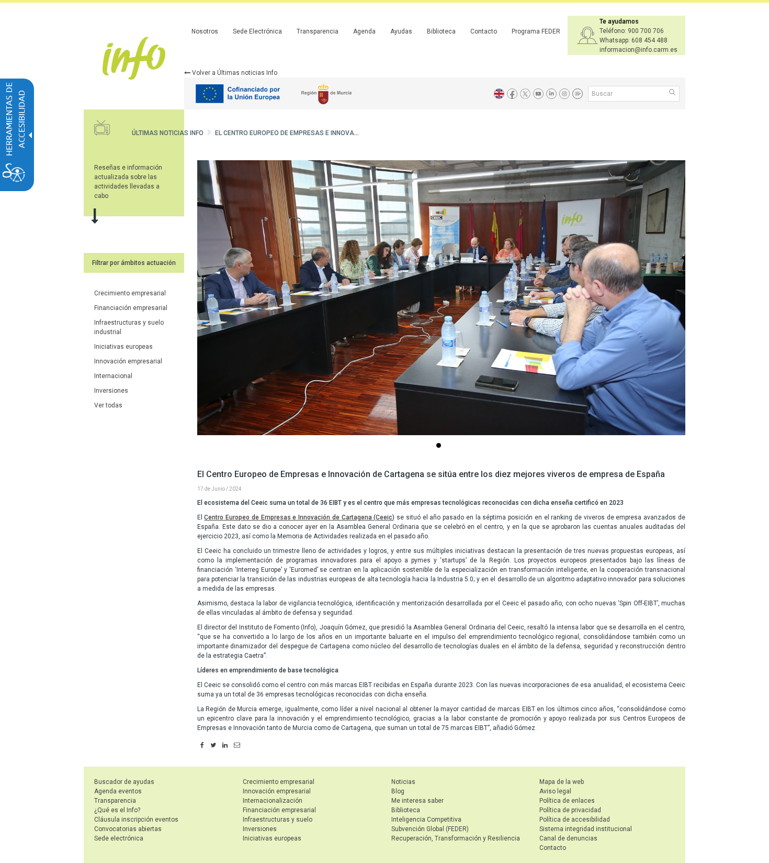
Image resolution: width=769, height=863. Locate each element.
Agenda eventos (118, 791)
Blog (397, 791)
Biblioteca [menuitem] (441, 31)
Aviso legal (555, 791)
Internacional (113, 376)
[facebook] (202, 746)
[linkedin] (225, 746)
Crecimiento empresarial (130, 293)
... (440, 446)
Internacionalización (272, 800)
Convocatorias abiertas (128, 829)
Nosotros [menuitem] (204, 31)
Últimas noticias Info (167, 133)
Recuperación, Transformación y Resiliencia (455, 838)
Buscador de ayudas (124, 781)
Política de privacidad (570, 810)
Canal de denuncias (568, 838)
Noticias (403, 781)
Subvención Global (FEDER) (430, 829)
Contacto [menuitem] (483, 31)
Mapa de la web (561, 781)
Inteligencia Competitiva (426, 819)
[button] (673, 93)
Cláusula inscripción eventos (136, 819)
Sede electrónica (118, 838)
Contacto (552, 847)
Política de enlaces (567, 800)
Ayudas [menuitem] (401, 31)
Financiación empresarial (130, 308)
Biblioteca (405, 810)
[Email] (237, 746)
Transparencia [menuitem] (317, 31)
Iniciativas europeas (123, 346)
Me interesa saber (417, 800)
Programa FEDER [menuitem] (536, 31)
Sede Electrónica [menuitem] (257, 31)
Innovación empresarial (128, 361)
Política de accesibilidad (574, 819)
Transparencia (115, 800)
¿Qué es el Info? (117, 810)
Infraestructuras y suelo (277, 819)
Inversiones (111, 390)
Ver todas (108, 405)
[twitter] (213, 746)
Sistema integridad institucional (585, 829)
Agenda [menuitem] (364, 31)
